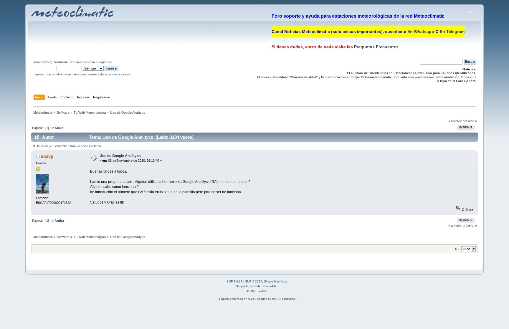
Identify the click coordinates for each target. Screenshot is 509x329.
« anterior (455, 121)
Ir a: (457, 249)
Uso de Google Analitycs (120, 156)
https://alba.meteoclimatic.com (375, 77)
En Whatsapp (420, 31)
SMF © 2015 (253, 281)
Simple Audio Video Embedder (256, 286)
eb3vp (47, 156)
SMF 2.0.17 (234, 281)
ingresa (89, 62)
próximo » (470, 121)
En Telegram (452, 31)
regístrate (105, 62)
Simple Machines (275, 281)
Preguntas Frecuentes (376, 46)
